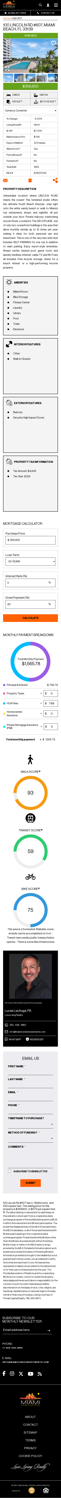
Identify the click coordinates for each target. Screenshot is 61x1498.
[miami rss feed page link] (40, 1373)
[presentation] (56, 78)
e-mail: (25, 1360)
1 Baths (43, 95)
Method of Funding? (24, 1132)
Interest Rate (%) (16, 576)
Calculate (31, 618)
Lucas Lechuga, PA (18, 1010)
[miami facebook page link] (4, 1373)
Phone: (12, 1346)
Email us (30, 1058)
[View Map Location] (7, 42)
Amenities (21, 282)
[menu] (31, 561)
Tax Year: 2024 (21, 476)
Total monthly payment (20, 739)
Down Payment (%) (17, 597)
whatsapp (15, 1039)
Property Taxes (18, 692)
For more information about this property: (23, 1003)
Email (13, 1092)
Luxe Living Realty (14, 1015)
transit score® (31, 830)
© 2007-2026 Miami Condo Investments (31, 1485)
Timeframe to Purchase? (26, 1118)
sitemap (30, 1432)
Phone (14, 1105)
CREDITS (16, 1491)
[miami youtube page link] (30, 1373)
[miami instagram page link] (12, 1373)
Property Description (19, 189)
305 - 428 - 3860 (18, 1025)
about (30, 1417)
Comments (17, 1147)
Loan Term (12, 555)
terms (30, 1440)
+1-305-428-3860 (12, 1348)
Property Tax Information (33, 462)
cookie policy (30, 1456)
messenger (36, 1039)
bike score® (30, 888)
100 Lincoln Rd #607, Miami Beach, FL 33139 (29, 27)
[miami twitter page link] (21, 1373)
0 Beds (16, 95)
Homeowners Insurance (19, 713)
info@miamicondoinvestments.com (27, 1032)
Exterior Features (27, 403)
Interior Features (27, 344)
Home (6, 18)
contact (30, 1424)
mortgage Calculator (22, 523)
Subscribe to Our (22, 1320)
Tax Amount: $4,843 (24, 471)
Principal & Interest (19, 684)
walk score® (31, 771)
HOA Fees (19, 702)
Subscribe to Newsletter (30, 1171)
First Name (17, 1066)
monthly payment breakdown (28, 635)
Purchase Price (15, 533)
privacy (30, 1448)
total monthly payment (30, 659)
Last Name (16, 1079)
